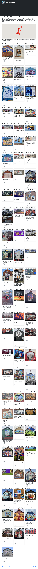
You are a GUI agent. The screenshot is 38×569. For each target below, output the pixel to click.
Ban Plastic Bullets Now (7, 328)
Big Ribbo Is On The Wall (31, 123)
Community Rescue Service (31, 108)
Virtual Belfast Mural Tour (5, 566)
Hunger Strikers (7, 391)
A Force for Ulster (30, 229)
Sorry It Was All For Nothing (8, 546)
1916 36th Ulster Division (31, 152)
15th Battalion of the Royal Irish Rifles (11, 488)
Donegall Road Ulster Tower (20, 136)
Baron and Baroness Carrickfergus (22, 528)
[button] (18, 30)
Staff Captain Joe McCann (19, 408)
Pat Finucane (7, 347)
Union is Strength (30, 446)
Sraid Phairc (30, 189)
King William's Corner (19, 229)
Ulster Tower (19, 248)
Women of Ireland (30, 391)
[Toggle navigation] (35, 2)
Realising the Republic (19, 391)
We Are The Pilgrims (19, 328)
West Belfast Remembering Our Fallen (22, 368)
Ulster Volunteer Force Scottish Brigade (11, 248)
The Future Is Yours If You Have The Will (11, 123)
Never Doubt (8, 169)
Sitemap (10, 566)
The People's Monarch (7, 229)
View (15, 63)
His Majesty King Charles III (31, 207)
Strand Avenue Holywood (19, 488)
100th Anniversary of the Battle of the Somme (24, 123)
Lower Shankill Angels (7, 136)
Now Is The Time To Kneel (8, 446)
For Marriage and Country (8, 528)
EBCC (7, 368)
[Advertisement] (19, 10)
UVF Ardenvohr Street (19, 312)
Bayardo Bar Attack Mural (8, 207)
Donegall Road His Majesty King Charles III (24, 189)
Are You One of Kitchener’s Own (21, 108)
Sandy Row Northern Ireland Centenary (11, 43)
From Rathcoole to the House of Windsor (11, 468)
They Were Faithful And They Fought (22, 66)
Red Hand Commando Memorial (21, 289)
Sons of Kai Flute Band (19, 468)
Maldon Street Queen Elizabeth (9, 268)
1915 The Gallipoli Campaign (20, 152)
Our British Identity (19, 268)
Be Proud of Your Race (7, 66)
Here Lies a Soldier (7, 289)
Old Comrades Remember (31, 528)
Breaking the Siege (19, 508)
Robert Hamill (7, 408)
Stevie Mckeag (19, 85)
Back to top (34, 566)
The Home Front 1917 (19, 169)
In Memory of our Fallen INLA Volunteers (23, 425)
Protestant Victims (30, 312)
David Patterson (19, 347)
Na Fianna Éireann (7, 425)
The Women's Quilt (7, 152)
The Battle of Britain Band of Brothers (11, 108)
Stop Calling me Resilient (8, 85)
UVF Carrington (7, 189)
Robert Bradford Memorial (31, 43)
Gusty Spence (30, 85)
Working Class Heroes (30, 425)
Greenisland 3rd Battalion (8, 508)
